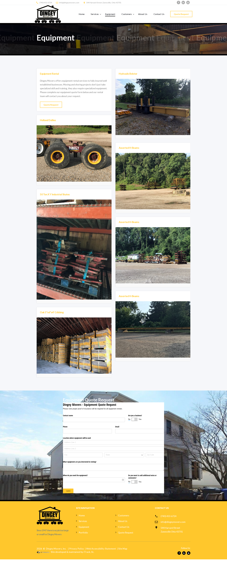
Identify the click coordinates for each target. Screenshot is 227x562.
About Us (142, 14)
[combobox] (124, 455)
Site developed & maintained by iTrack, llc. (72, 552)
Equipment (110, 14)
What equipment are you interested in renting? (79, 462)
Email (117, 426)
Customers (127, 14)
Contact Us (159, 14)
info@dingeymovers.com (69, 2)
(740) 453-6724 (45, 2)
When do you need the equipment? (75, 475)
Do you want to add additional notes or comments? (142, 476)
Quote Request (181, 14)
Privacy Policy (76, 548)
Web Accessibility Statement (101, 548)
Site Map (122, 548)
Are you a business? (135, 415)
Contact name (68, 415)
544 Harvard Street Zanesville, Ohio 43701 (103, 2)
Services (95, 14)
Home (82, 14)
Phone (65, 426)
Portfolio (83, 532)
